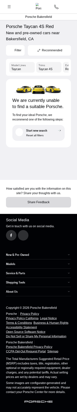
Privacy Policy (29, 313)
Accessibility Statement (21, 327)
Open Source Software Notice (25, 331)
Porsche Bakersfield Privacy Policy (29, 346)
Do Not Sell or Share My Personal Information (36, 336)
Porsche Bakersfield (38, 16)
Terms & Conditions (19, 322)
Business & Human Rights (50, 322)
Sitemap (52, 351)
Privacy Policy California (22, 318)
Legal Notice (48, 318)
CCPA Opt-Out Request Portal (26, 351)
